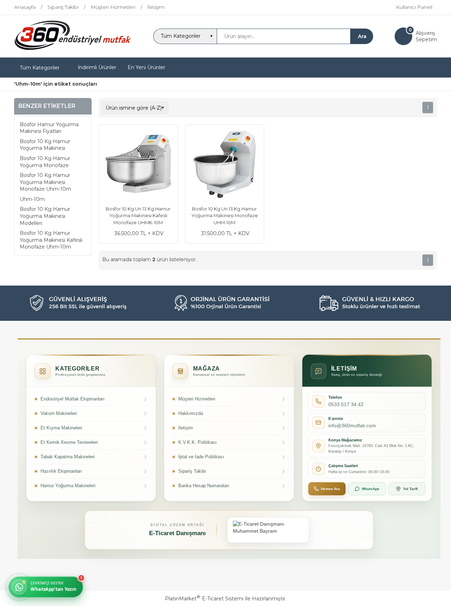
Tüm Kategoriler (40, 68)
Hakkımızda (190, 413)
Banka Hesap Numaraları (203, 485)
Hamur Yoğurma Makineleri (68, 485)
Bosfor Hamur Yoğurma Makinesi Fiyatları (49, 128)
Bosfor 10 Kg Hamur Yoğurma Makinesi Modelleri (45, 216)
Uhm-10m (32, 199)
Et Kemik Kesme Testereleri (69, 442)
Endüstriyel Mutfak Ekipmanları (73, 399)
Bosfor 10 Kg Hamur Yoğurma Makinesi (45, 145)
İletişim (185, 427)
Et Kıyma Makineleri (61, 427)
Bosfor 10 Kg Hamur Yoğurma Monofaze (45, 162)
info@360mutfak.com (352, 425)
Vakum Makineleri (59, 413)
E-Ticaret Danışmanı (177, 533)
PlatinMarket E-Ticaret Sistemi (204, 598)
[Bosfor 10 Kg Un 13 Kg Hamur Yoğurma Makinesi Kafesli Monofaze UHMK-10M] (138, 165)
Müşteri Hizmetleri (196, 399)
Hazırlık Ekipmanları (61, 471)
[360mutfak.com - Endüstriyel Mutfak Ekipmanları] (72, 51)
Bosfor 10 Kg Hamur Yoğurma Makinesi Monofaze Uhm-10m (45, 182)
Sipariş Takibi (192, 471)
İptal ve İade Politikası (201, 456)
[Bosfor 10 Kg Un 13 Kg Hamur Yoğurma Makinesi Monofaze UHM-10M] (225, 165)
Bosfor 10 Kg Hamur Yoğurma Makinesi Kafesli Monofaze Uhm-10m (51, 240)
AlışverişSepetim (426, 36)
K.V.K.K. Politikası (197, 442)
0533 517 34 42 (346, 404)
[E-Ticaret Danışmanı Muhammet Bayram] (268, 530)
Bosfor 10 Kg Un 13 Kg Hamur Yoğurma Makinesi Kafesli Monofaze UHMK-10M (138, 215)
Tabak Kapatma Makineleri (68, 456)
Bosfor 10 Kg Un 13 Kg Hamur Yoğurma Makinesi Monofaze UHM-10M (224, 215)
